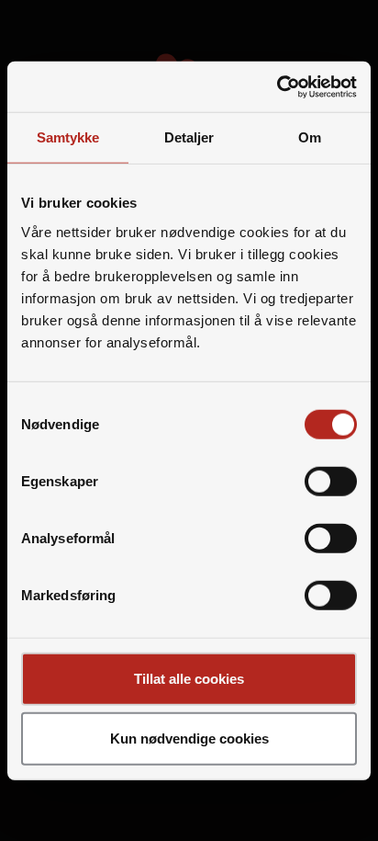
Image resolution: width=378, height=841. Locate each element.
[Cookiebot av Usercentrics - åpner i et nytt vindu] (276, 86)
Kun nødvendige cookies (189, 738)
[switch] (331, 480)
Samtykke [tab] (68, 137)
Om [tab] (309, 137)
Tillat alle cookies (189, 678)
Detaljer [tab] (189, 137)
